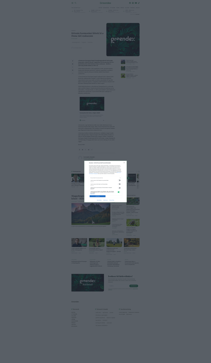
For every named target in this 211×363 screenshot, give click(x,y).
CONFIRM (98, 196)
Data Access (105, 200)
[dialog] (105, 181)
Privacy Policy (111, 200)
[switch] (119, 180)
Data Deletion (99, 200)
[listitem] (105, 177)
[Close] (124, 163)
